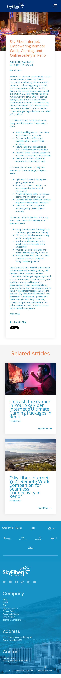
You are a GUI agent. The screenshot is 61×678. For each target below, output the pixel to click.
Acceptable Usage (11, 614)
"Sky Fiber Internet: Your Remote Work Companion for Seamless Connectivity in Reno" (29, 487)
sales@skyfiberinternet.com (15, 660)
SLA (4, 605)
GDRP (5, 602)
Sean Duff (27, 62)
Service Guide (9, 611)
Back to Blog (20, 322)
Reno (17, 314)
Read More (43, 428)
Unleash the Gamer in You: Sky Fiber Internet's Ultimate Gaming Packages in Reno (30, 409)
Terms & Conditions (12, 619)
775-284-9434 (9, 657)
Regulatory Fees (10, 608)
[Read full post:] (30, 455)
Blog (5, 599)
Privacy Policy (9, 616)
